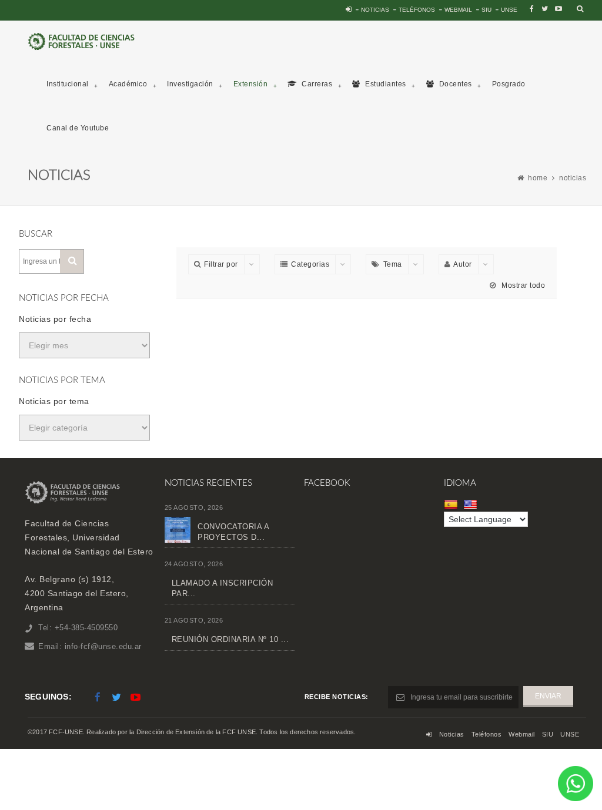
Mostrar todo (522, 285)
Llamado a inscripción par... (222, 588)
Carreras (316, 84)
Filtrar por (221, 264)
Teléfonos (417, 9)
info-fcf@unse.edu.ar (103, 646)
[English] (471, 504)
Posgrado (509, 84)
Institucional (67, 84)
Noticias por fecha (55, 319)
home (537, 178)
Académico (128, 84)
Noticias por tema (54, 401)
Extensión (250, 84)
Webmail (458, 9)
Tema (392, 264)
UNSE (509, 9)
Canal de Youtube (77, 128)
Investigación (190, 84)
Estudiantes (384, 84)
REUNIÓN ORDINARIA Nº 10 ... (230, 639)
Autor (462, 264)
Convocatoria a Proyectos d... (233, 532)
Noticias (375, 9)
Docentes (454, 84)
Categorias (310, 264)
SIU (486, 9)
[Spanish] (452, 504)
